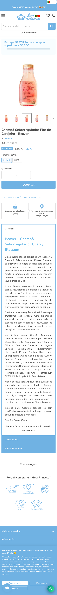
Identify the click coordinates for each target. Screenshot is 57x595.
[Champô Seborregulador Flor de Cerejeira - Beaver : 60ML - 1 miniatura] (47, 118)
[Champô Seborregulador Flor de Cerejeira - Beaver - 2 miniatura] (16, 118)
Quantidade (6, 169)
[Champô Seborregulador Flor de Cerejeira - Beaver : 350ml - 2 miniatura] (37, 118)
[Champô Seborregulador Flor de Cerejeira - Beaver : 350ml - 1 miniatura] (26, 118)
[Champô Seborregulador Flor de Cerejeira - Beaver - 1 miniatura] (6, 118)
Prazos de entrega (13, 448)
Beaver (8, 138)
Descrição (9, 228)
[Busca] (52, 26)
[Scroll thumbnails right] (53, 118)
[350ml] (6, 163)
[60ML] (17, 163)
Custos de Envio (12, 439)
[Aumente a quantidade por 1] (27, 175)
